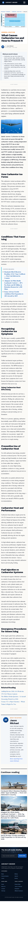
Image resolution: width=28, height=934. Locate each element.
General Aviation (16, 11)
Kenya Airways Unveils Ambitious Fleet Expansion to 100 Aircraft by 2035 (13, 294)
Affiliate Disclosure (19, 890)
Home (2, 884)
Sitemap (3, 890)
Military (16, 873)
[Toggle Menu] (24, 2)
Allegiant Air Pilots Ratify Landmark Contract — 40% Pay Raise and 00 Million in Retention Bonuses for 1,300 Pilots (13, 285)
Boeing (16, 878)
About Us (3, 886)
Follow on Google (9, 931)
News (2, 873)
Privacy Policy (17, 884)
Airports (16, 876)
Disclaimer (17, 888)
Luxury (2, 878)
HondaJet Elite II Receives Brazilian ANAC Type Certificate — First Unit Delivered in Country (14, 275)
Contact (3, 888)
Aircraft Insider (5, 11)
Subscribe (22, 855)
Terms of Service (18, 886)
